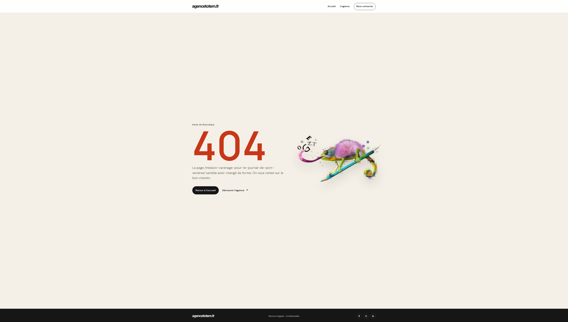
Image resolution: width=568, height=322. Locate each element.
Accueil (332, 6)
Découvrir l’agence (235, 190)
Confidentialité (292, 316)
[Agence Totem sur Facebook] (359, 316)
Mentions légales (276, 316)
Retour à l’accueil (206, 190)
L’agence (345, 6)
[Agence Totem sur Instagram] (366, 316)
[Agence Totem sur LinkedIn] (373, 316)
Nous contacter (364, 6)
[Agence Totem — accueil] (205, 6)
